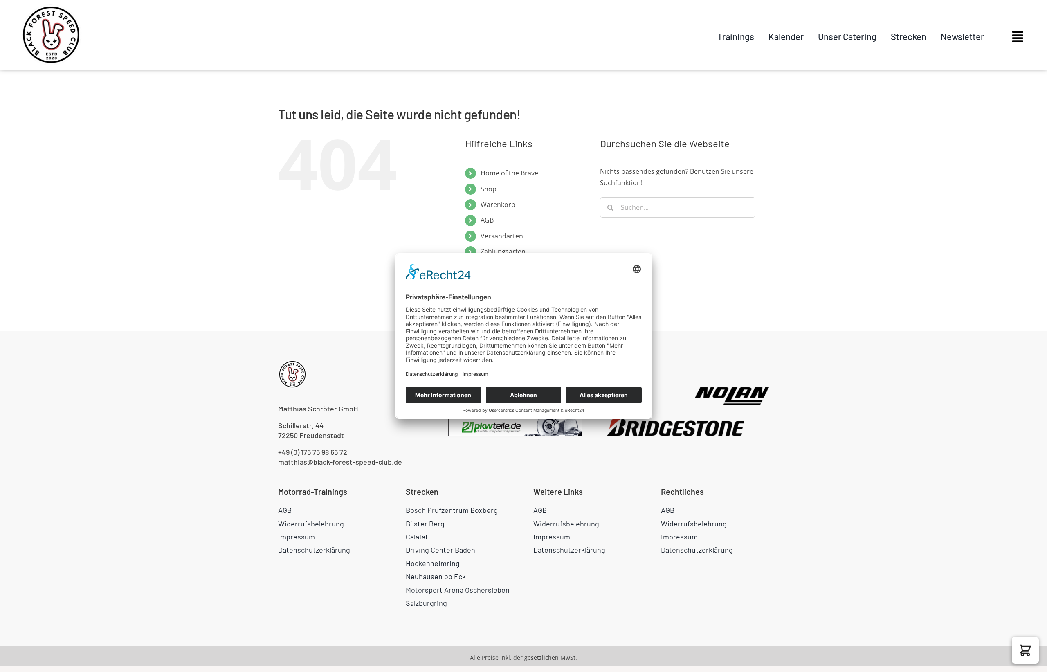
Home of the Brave (509, 173)
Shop (489, 188)
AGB (487, 220)
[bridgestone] (675, 422)
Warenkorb (498, 204)
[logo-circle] (51, 7)
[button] (1025, 650)
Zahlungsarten (503, 251)
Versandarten (502, 235)
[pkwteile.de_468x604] (515, 422)
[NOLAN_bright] (732, 390)
